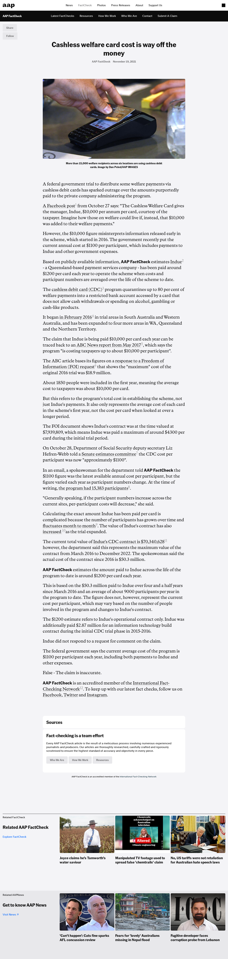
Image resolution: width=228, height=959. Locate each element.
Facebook (52, 695)
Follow (10, 36)
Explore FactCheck (14, 836)
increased (52, 532)
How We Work (107, 16)
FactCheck (85, 5)
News (69, 5)
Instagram (97, 695)
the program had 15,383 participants (93, 488)
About (139, 5)
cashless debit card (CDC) (77, 289)
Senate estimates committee (109, 454)
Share (9, 27)
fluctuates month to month (69, 526)
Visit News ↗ (11, 914)
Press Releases (120, 5)
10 (64, 530)
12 (81, 687)
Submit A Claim (167, 16)
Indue (176, 262)
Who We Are (129, 16)
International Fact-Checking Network (138, 776)
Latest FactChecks (62, 16)
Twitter (70, 695)
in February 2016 (75, 317)
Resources (86, 16)
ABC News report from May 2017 (108, 345)
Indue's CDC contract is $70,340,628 (128, 542)
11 (165, 540)
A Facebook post (59, 206)
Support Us (155, 5)
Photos (101, 5)
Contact (147, 16)
